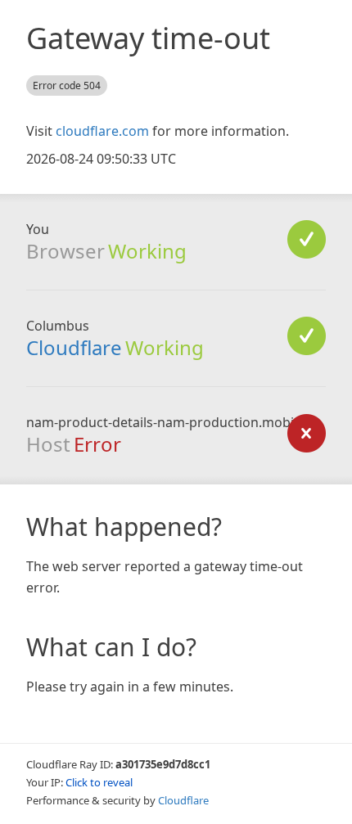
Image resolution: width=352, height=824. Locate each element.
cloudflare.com (102, 131)
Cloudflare (74, 347)
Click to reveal (99, 782)
